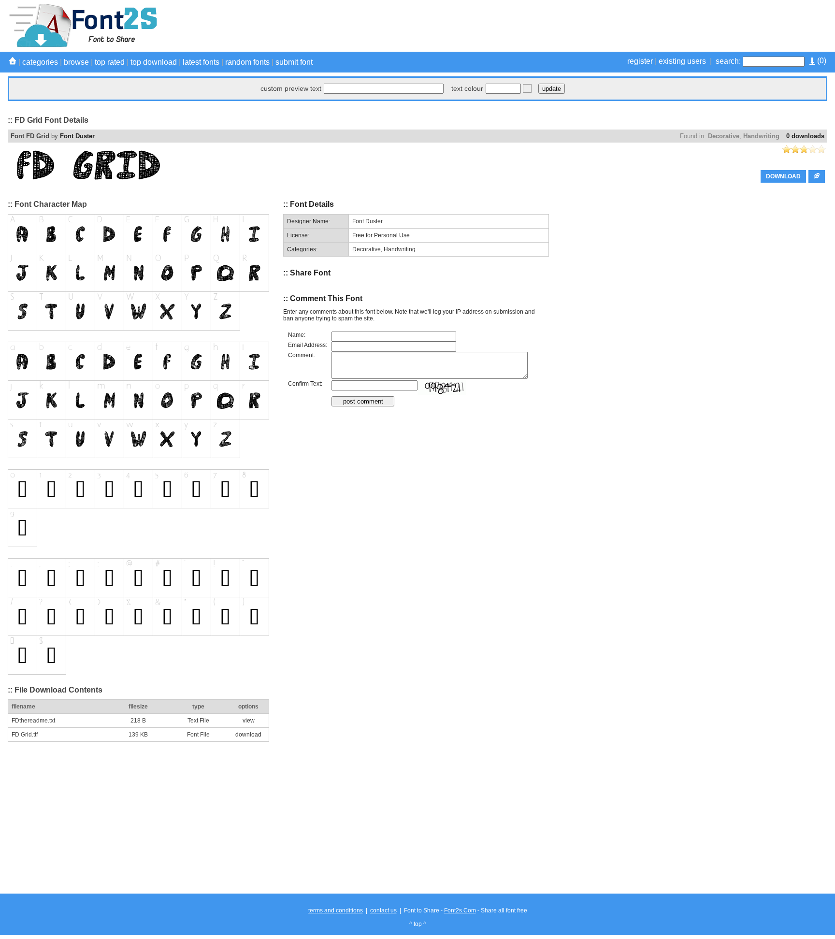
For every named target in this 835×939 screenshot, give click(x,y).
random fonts (247, 62)
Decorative (723, 136)
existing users (682, 61)
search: (728, 61)
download (248, 734)
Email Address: (307, 345)
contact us (383, 910)
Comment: (301, 355)
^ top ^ (417, 924)
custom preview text (290, 88)
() (820, 61)
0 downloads (805, 136)
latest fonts (201, 62)
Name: (296, 335)
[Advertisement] (651, 25)
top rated (110, 62)
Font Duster (77, 136)
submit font (294, 62)
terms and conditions (335, 910)
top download (153, 62)
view (249, 720)
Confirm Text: (305, 383)
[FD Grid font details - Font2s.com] (82, 45)
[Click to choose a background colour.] (527, 88)
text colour (467, 88)
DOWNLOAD (783, 176)
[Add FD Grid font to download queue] (816, 176)
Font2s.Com (460, 910)
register (640, 61)
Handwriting (761, 136)
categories (40, 62)
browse (76, 62)
